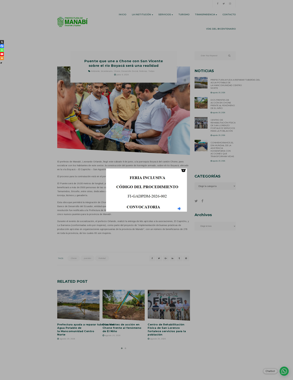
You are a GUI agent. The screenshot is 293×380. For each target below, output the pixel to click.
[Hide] (1, 63)
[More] (2, 58)
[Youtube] (2, 54)
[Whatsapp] (2, 50)
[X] (2, 42)
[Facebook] (2, 46)
